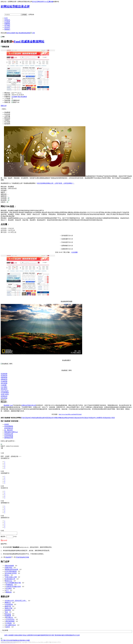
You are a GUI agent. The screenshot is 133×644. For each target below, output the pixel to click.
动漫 (18, 635)
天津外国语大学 (10, 579)
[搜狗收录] (4, 379)
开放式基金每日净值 (27, 417)
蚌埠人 (7, 575)
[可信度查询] (5, 392)
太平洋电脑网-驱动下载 (13, 582)
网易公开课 (8, 608)
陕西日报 (8, 606)
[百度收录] (4, 375)
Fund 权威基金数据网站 (29, 41)
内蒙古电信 (8, 567)
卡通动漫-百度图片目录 (13, 586)
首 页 (6, 18)
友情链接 (21, 640)
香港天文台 (8, 581)
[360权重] (4, 385)
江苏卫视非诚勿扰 (11, 571)
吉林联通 (8, 615)
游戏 (15, 635)
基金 (17, 33)
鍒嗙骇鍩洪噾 (8, 437)
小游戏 (9, 635)
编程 (39, 635)
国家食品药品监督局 (11, 569)
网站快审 (41, 1)
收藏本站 (56, 1)
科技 (36, 635)
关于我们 (4, 640)
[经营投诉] (4, 396)
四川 (50, 635)
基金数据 (22, 33)
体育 (5, 635)
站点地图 (27, 640)
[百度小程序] (5, 394)
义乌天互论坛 (10, 619)
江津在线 (9, 623)
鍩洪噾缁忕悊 (8, 428)
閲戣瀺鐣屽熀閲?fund (11, 432)
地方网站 (7, 25)
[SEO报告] (4, 387)
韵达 (6, 612)
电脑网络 (7, 24)
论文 (75, 635)
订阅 (33, 33)
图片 (13, 635)
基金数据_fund (8, 405)
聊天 (47, 635)
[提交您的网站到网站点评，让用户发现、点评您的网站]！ (55, 183)
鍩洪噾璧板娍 (8, 436)
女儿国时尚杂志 (11, 625)
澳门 (53, 635)
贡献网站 (15, 640)
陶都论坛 (8, 602)
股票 (30, 635)
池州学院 (8, 610)
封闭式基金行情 (86, 417)
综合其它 (7, 27)
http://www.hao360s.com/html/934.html (70, 414)
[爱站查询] (4, 389)
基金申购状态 (70, 417)
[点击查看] (74, 252)
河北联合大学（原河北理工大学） (16, 600)
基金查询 (43, 417)
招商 (66, 635)
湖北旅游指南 (10, 621)
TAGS (45, 1)
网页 (44, 635)
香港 (56, 635)
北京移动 (9, 588)
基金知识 (78, 417)
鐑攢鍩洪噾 (8, 430)
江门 (7, 590)
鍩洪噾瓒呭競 (8, 426)
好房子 (8, 627)
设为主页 (35, 1)
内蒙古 (63, 635)
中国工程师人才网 (11, 577)
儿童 (27, 635)
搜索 (42, 635)
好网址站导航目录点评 (28, 405)
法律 (78, 635)
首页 (8, 33)
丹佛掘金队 (9, 584)
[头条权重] (4, 381)
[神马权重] (4, 383)
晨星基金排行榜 (51, 417)
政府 (72, 635)
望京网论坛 (9, 617)
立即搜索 (24, 14)
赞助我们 (7, 29)
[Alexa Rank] (5, 391)
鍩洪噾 (6, 424)
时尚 (33, 635)
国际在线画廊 (9, 565)
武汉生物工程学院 (11, 573)
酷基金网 (63, 417)
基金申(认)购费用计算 (98, 417)
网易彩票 (9, 592)
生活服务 (7, 22)
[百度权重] (4, 373)
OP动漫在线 (9, 604)
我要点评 (4, 105)
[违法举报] (4, 398)
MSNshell (8, 614)
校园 (69, 635)
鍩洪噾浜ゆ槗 (8, 434)
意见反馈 (9, 640)
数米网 (58, 417)
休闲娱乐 (7, 20)
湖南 (59, 635)
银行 (21, 635)
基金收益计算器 (110, 417)
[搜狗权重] (4, 377)
